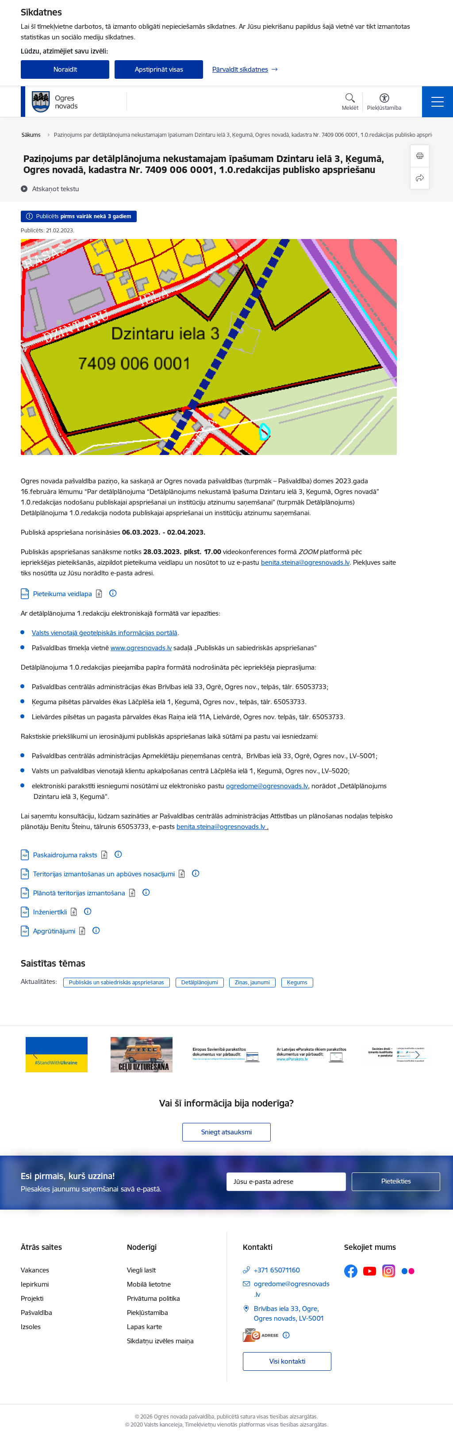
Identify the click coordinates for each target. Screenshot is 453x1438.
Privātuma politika (153, 1298)
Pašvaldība (36, 1312)
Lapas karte (144, 1326)
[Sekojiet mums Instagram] (388, 1271)
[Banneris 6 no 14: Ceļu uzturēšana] (142, 1054)
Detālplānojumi (199, 982)
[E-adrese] (260, 1335)
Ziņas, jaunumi (252, 982)
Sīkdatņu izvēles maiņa (160, 1341)
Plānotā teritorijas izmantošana (79, 893)
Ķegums (297, 982)
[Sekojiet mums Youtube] (369, 1270)
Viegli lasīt (141, 1270)
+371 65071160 (277, 1270)
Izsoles (31, 1326)
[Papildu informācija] (112, 593)
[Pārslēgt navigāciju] (437, 101)
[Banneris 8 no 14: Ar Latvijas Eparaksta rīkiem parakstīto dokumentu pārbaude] (311, 1054)
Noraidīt (65, 69)
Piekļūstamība (147, 1312)
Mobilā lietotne (149, 1284)
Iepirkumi (35, 1284)
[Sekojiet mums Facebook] (350, 1271)
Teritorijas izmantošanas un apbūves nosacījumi (104, 874)
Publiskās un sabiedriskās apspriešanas (116, 982)
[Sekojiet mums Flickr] (408, 1270)
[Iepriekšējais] (35, 1055)
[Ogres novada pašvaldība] (72, 101)
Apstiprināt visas (159, 69)
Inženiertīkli (50, 912)
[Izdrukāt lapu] (420, 156)
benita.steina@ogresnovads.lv (305, 562)
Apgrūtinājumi (54, 931)
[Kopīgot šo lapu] (420, 178)
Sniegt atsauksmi (226, 1132)
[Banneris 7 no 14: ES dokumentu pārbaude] (226, 1054)
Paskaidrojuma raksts (65, 855)
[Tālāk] (417, 1055)
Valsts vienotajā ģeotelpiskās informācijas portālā (104, 632)
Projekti (32, 1298)
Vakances (35, 1270)
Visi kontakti (287, 1361)
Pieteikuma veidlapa (62, 594)
